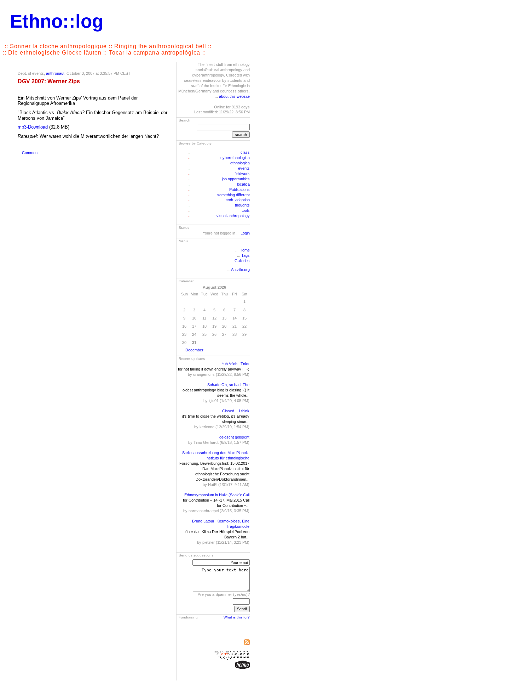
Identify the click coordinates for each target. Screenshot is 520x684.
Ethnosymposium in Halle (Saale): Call (216, 495)
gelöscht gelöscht (234, 437)
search (241, 134)
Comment (30, 153)
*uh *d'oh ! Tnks (235, 364)
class (245, 152)
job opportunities (236, 179)
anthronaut (55, 73)
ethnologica (240, 163)
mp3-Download (33, 127)
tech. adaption (238, 200)
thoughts (242, 205)
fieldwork (242, 173)
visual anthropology (233, 216)
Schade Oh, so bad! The (228, 385)
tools (246, 210)
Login (245, 233)
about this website (234, 96)
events (244, 168)
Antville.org (240, 269)
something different (233, 195)
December (194, 350)
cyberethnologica (235, 158)
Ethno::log (56, 21)
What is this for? (237, 617)
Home (244, 250)
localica (243, 184)
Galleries (242, 261)
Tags (245, 255)
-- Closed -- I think (233, 411)
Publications (239, 189)
